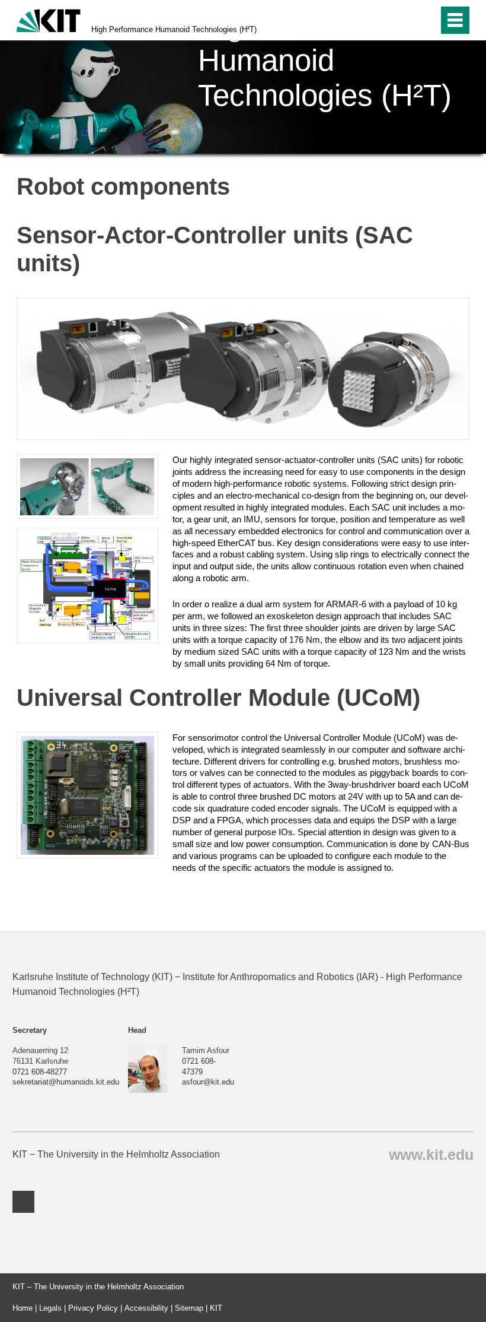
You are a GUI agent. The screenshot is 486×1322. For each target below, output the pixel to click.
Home (22, 1308)
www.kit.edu (431, 1154)
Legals (50, 1308)
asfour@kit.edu (208, 1081)
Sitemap (189, 1308)
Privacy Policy (93, 1308)
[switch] (403, 20)
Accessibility (146, 1308)
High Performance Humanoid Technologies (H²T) (174, 29)
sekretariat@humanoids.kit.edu (65, 1081)
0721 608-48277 (39, 1071)
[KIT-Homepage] (49, 19)
